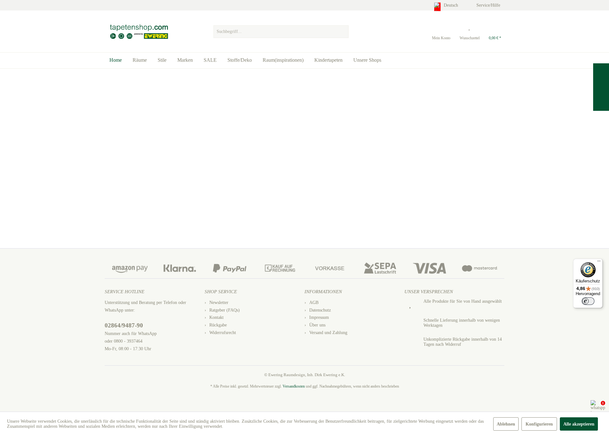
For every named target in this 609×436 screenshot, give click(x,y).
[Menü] (599, 262)
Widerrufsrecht (222, 332)
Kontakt (216, 317)
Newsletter (218, 302)
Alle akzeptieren (578, 424)
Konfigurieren (539, 424)
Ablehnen (506, 424)
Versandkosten (294, 386)
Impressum (319, 317)
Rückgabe (218, 325)
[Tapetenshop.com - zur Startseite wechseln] (139, 31)
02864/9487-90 (124, 325)
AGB (313, 302)
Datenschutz (320, 310)
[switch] (588, 301)
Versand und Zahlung (328, 332)
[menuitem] (280, 30)
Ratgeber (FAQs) (224, 310)
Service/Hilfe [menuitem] (488, 5)
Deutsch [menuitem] (451, 5)
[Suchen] (343, 31)
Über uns (317, 325)
